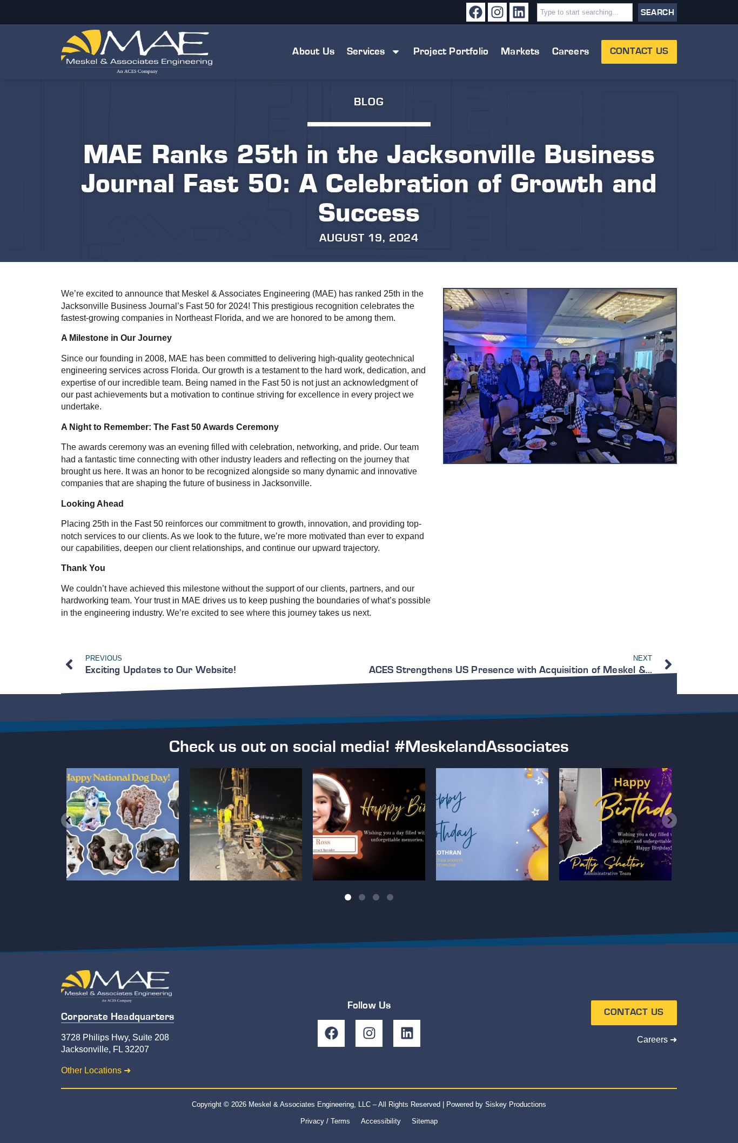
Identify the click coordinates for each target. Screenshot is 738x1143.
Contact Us (639, 51)
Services (366, 51)
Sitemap (425, 1121)
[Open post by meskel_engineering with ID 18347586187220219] (246, 824)
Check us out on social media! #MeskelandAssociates (369, 746)
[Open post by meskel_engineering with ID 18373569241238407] (615, 824)
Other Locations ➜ (96, 1070)
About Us (313, 51)
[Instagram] (497, 12)
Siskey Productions (515, 1104)
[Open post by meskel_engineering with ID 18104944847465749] (122, 824)
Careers (570, 51)
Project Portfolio (450, 51)
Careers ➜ (657, 1039)
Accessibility (381, 1121)
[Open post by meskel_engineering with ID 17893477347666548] (492, 824)
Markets (520, 51)
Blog (369, 101)
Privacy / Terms (325, 1121)
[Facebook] (475, 12)
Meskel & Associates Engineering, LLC (310, 1104)
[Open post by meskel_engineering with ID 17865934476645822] (369, 824)
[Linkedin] (518, 12)
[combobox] (585, 12)
